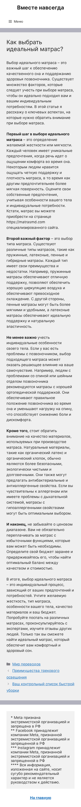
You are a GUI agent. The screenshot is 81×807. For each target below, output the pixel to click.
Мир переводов (26, 664)
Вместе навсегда (40, 7)
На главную (40, 798)
